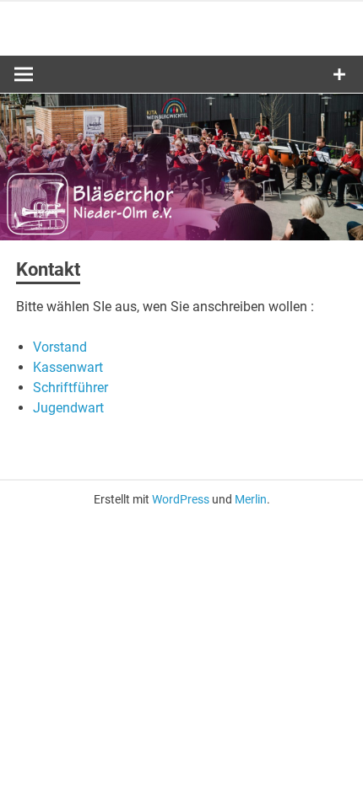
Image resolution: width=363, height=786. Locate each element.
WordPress (180, 499)
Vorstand (60, 347)
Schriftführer (70, 388)
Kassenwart (68, 367)
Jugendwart (68, 408)
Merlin (251, 499)
